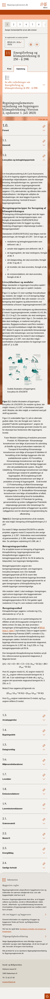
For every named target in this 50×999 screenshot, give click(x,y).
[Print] (30, 44)
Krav (9, 69)
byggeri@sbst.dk (8, 982)
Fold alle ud (43, 119)
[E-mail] (36, 44)
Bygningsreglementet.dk (17, 4)
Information (12, 879)
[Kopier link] (44, 126)
